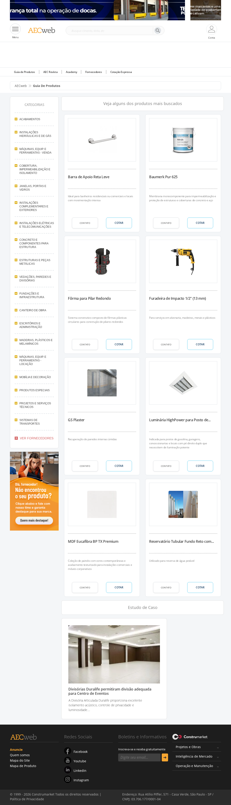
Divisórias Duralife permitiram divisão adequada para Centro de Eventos (109, 691)
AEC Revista (50, 72)
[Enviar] (165, 757)
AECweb (21, 86)
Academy (71, 72)
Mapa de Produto (23, 766)
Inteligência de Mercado (194, 756)
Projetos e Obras (188, 747)
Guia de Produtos (24, 72)
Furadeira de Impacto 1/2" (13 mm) (177, 298)
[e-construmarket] (190, 736)
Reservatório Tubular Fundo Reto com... (181, 541)
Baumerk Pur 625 (163, 176)
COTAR (119, 223)
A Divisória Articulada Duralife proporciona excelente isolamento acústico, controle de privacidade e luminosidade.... (105, 705)
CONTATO (85, 223)
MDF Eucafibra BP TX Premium (93, 541)
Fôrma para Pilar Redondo (89, 298)
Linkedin (80, 770)
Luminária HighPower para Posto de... (180, 419)
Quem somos (20, 755)
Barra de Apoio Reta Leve (88, 176)
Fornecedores (93, 72)
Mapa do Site (20, 760)
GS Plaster (76, 419)
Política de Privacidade (66, 795)
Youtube (80, 761)
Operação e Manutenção (194, 766)
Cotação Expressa (121, 72)
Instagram (81, 780)
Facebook (81, 751)
